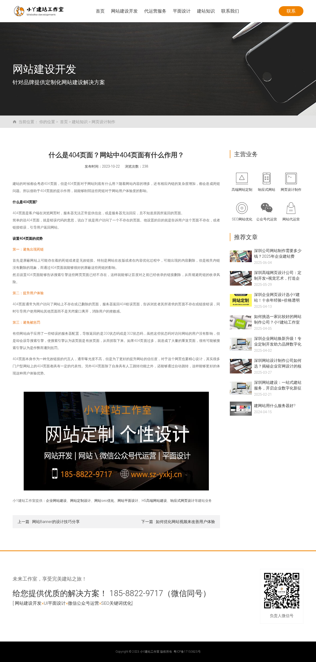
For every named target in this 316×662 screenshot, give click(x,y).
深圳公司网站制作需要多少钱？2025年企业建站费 (277, 253)
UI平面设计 (55, 603)
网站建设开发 (28, 603)
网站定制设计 (80, 500)
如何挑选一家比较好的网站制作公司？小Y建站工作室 (277, 319)
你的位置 (47, 121)
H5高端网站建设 (154, 500)
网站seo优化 (104, 500)
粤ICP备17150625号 (187, 651)
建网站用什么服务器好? (275, 405)
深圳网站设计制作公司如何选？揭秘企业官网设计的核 (277, 363)
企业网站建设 (56, 500)
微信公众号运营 (83, 603)
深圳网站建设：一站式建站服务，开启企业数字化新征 (277, 385)
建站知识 (80, 121)
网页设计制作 (103, 121)
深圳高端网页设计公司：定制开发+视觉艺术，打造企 (277, 275)
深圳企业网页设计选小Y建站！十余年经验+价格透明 (277, 297)
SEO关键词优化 (116, 603)
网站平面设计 (128, 500)
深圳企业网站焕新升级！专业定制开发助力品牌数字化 (277, 341)
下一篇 (178, 521)
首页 (64, 121)
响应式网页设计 (182, 500)
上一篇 (49, 521)
